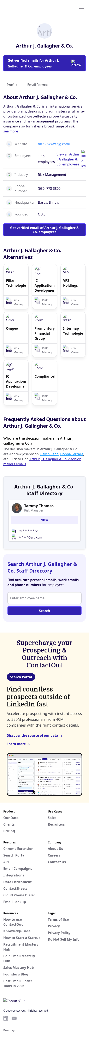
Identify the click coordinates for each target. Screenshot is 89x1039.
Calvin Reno (49, 454)
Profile (12, 84)
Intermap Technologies (73, 331)
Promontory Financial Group (44, 333)
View (44, 520)
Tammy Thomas (39, 505)
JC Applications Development (44, 285)
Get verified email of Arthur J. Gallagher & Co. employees (44, 229)
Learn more (16, 744)
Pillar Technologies (16, 283)
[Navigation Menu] (82, 7)
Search (44, 610)
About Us (55, 848)
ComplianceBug (44, 376)
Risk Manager (33, 510)
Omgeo (12, 328)
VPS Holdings (70, 283)
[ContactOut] (23, 7)
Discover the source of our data (32, 735)
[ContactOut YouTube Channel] (14, 1018)
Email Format (37, 84)
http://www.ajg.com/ (54, 144)
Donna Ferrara (71, 454)
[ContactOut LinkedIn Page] (5, 1018)
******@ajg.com (30, 537)
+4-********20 (28, 531)
